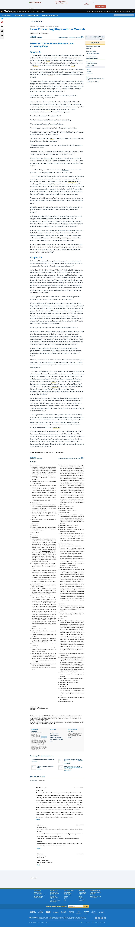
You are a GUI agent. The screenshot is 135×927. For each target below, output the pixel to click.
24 (60, 220)
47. (59, 603)
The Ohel (92, 894)
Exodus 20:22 (45, 481)
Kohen (32, 389)
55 (60, 427)
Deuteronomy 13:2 (36, 604)
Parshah (80, 897)
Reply (38, 819)
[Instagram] (105, 918)
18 (46, 181)
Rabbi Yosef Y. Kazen (58, 918)
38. (59, 525)
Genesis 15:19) (35, 544)
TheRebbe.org (53, 901)
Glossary (66, 898)
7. (30, 504)
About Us (88, 922)
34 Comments (67, 763)
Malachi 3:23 (63, 529)
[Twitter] (99, 918)
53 (71, 405)
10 (46, 115)
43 (77, 327)
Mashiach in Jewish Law (52, 26)
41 (44, 320)
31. (31, 667)
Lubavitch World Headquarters (80, 917)
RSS (65, 900)
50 (53, 388)
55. (59, 678)
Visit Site (70, 737)
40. (59, 529)
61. (59, 701)
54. (59, 673)
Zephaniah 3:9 (35, 667)
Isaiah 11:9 (62, 701)
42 (61, 323)
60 (36, 441)
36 (35, 287)
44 (34, 355)
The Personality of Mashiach (56, 739)
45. (59, 567)
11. (31, 525)
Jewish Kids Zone (54, 897)
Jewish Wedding (82, 893)
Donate (122, 11)
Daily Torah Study (68, 894)
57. (59, 684)
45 (76, 362)
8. (30, 512)
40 (70, 313)
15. (31, 536)
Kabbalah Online (53, 898)
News (71, 912)
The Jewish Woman (54, 893)
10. (31, 523)
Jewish (75, 918)
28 (82, 230)
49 (81, 383)
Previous (36, 37)
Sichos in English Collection (42, 33)
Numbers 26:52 (77, 574)
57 (65, 431)
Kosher (80, 896)
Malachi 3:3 (62, 603)
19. (31, 581)
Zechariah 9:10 (35, 527)
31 (75, 240)
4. (30, 481)
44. (59, 548)
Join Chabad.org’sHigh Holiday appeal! (61, 2)
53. (59, 657)
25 (77, 223)
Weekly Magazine (38, 897)
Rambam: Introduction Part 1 (72, 766)
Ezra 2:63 (62, 618)
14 (43, 147)
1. (30, 464)
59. (59, 688)
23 (58, 215)
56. (59, 682)
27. (31, 643)
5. (30, 485)
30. (31, 663)
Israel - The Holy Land (55, 900)
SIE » (72, 731)
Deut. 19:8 (34, 557)
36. (59, 512)
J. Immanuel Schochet (37, 32)
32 (53, 251)
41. (59, 533)
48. (59, 605)
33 (73, 265)
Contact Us (102, 922)
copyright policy (51, 723)
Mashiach (56, 70)
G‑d (39, 81)
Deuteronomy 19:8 (36, 539)
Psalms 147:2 (35, 472)
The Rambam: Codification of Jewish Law (42, 759)
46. (59, 569)
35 (55, 279)
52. (59, 653)
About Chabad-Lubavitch (95, 892)
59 (43, 436)
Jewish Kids (102, 912)
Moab (32, 135)
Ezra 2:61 (78, 632)
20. (31, 584)
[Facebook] (96, 918)
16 (71, 160)
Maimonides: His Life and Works (73, 759)
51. (59, 620)
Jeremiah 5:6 (63, 510)
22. (31, 595)
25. (31, 634)
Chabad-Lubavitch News (95, 896)
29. (31, 653)
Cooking (79, 912)
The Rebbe (92, 893)
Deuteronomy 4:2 (35, 588)
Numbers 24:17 (35, 521)
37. (59, 514)
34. (59, 508)
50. (59, 618)
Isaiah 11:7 (62, 512)
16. (31, 539)
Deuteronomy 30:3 (36, 504)
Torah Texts (87, 912)
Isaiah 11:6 (62, 508)
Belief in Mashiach (54, 733)
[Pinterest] (102, 918)
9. (30, 519)
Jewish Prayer (82, 898)
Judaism (70, 918)
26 (49, 226)
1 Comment (39, 769)
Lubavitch (56, 917)
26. (31, 638)
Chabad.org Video (54, 892)
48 (82, 378)
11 (57, 134)
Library (42, 26)
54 (45, 410)
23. (31, 628)
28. (31, 647)
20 (38, 193)
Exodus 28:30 (63, 639)
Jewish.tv (48, 912)
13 (49, 144)
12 (57, 140)
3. (30, 476)
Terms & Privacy (95, 922)
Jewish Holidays (82, 892)
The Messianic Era (54, 735)
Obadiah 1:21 (35, 537)
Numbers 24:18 (35, 532)
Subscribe (66, 896)
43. (59, 545)
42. (59, 543)
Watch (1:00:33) (67, 770)
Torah (41, 75)
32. (59, 464)
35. (59, 510)
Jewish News (53, 894)
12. (31, 527)
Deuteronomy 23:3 (71, 540)
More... (51, 741)
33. (59, 506)
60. (59, 697)
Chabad (52, 917)
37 (50, 292)
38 (73, 298)
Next (71, 37)
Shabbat (80, 894)
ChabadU (56, 912)
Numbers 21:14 (41, 641)
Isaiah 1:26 (34, 476)
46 (35, 376)
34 (57, 272)
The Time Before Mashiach (56, 737)
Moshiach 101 (37, 21)
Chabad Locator (93, 897)
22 (36, 211)
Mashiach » (34, 731)
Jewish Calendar (67, 893)
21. (31, 588)
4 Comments (34, 761)
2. (30, 467)
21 (34, 202)
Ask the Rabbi (103, 11)
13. (31, 532)
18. (31, 570)
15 (74, 153)
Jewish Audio (81, 900)
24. (31, 630)
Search (65, 897)
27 (76, 226)
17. (31, 563)
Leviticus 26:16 (50, 508)
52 (39, 402)
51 (47, 393)
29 (50, 232)
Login (90, 11)
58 (81, 431)
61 (50, 446)
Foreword (52, 732)
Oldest (43, 780)
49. (59, 613)
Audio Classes (64, 912)
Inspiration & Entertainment (50, 15)
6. (30, 502)
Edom (75, 145)
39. (59, 527)
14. (31, 534)
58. (59, 686)
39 (77, 305)
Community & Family (33, 15)
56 (58, 431)
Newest (40, 780)
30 (44, 235)
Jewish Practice (6, 15)
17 (35, 165)
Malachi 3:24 (62, 544)
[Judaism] (8, 11)
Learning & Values (19, 15)
